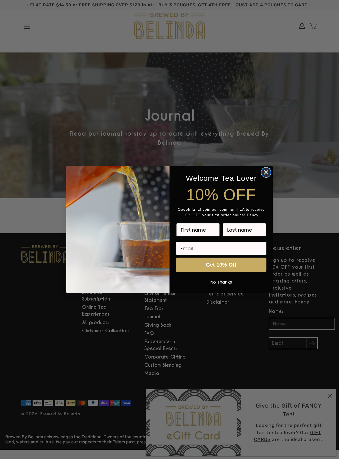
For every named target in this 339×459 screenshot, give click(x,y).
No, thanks (221, 282)
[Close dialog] (266, 172)
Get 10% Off (221, 265)
